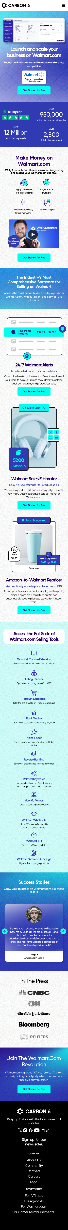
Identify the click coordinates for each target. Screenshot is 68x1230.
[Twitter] (20, 1130)
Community (34, 1166)
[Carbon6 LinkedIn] (43, 1130)
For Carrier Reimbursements (34, 1212)
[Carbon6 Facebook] (31, 1130)
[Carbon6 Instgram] (25, 1130)
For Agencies (34, 1201)
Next (63, 931)
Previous (5, 931)
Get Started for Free (34, 90)
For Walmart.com (34, 1207)
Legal (34, 1182)
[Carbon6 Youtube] (37, 1130)
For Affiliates (34, 1196)
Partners (34, 1171)
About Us (34, 1160)
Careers (34, 1176)
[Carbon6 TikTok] (48, 1130)
